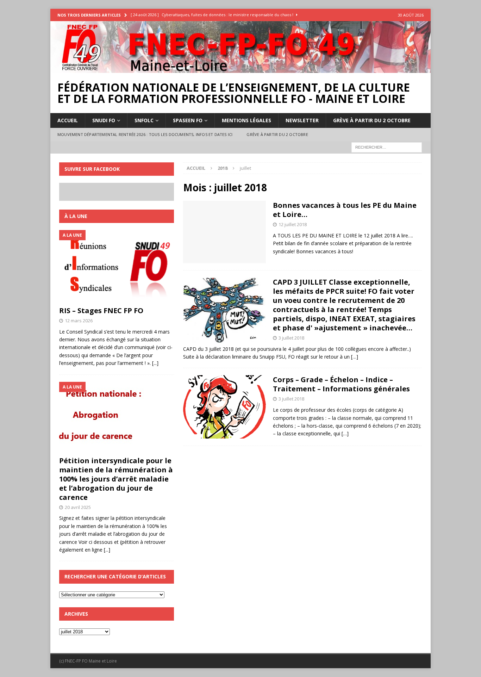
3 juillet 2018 (291, 338)
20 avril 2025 (78, 507)
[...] (155, 363)
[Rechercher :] (386, 146)
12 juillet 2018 (293, 224)
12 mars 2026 (79, 320)
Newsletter (302, 120)
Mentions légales (246, 120)
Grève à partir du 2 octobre (372, 120)
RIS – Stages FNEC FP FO (101, 310)
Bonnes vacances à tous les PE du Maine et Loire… (345, 209)
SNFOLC (144, 120)
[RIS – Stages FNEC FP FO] (116, 266)
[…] (354, 356)
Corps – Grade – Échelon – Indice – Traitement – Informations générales (341, 384)
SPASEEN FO (187, 120)
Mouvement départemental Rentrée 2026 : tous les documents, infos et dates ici (144, 134)
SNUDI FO (103, 120)
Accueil (67, 120)
